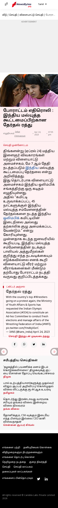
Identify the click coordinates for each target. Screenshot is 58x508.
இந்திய (32, 168)
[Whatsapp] (24, 344)
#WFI (46, 324)
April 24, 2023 (41, 332)
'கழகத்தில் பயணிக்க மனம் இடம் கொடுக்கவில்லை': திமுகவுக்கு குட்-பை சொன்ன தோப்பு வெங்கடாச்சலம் (28, 370)
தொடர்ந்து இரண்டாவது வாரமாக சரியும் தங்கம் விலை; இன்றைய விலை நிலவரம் (25, 402)
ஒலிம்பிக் (11, 218)
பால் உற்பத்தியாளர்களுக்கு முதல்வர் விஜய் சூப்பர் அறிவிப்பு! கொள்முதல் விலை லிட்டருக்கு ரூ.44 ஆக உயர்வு (28, 386)
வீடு (4, 15)
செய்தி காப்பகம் (23, 467)
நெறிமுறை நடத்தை (14, 462)
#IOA (24, 312)
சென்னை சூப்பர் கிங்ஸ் (18, 425)
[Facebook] (14, 344)
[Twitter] (34, 344)
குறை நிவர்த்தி (38, 462)
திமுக (7, 377)
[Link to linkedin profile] (46, 479)
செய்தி (13, 15)
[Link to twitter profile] (38, 479)
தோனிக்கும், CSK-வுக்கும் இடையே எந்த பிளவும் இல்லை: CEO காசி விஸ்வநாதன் (26, 419)
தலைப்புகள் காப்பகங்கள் (17, 471)
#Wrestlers (40, 297)
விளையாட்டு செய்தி (31, 15)
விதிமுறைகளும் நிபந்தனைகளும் (22, 452)
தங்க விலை (11, 409)
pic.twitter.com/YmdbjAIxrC (22, 328)
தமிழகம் (8, 393)
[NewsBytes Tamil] (21, 4)
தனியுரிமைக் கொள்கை (37, 447)
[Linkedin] (43, 344)
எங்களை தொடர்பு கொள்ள (18, 457)
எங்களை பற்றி (11, 447)
